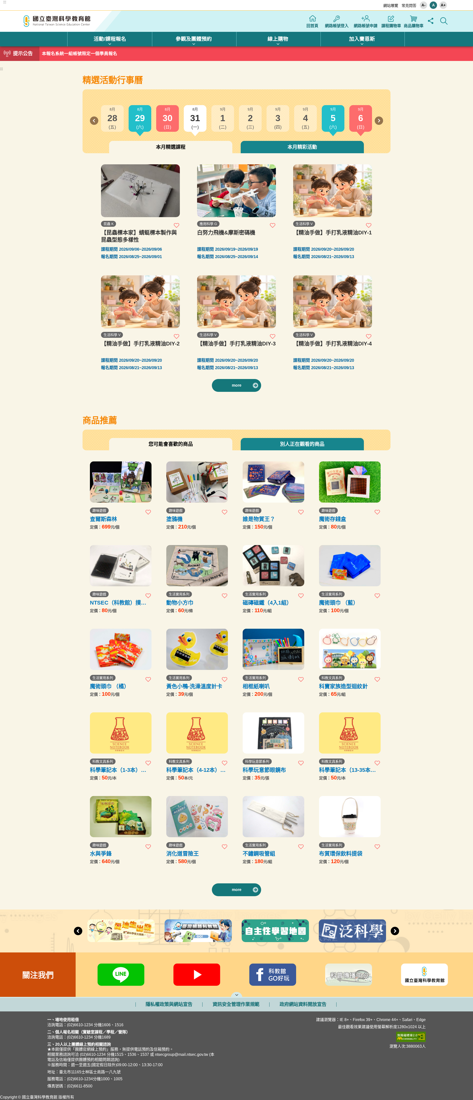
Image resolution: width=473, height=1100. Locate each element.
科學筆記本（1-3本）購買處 (118, 770)
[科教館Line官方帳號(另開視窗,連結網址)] (121, 975)
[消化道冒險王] (197, 816)
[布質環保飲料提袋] (350, 816)
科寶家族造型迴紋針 (343, 686)
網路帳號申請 (365, 26)
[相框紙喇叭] (273, 649)
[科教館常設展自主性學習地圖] (275, 930)
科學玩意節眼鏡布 (264, 770)
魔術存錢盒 (332, 519)
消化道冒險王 (182, 854)
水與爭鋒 (101, 854)
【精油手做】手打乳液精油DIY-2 (140, 344)
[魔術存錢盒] (350, 482)
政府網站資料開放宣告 (303, 1004)
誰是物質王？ (259, 519)
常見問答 (409, 5)
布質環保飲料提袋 (340, 854)
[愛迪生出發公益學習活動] (121, 930)
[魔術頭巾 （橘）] (121, 649)
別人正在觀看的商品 (302, 444)
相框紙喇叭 (256, 686)
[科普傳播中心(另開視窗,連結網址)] (349, 975)
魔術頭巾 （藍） (338, 603)
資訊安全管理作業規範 (236, 1004)
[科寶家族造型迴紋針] (350, 649)
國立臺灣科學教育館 (58, 21)
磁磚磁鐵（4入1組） (267, 603)
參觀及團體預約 (194, 39)
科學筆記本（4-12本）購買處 (196, 770)
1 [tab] (236, 52)
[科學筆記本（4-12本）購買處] (197, 733)
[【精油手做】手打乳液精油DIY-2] (140, 301)
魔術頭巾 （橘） (109, 686)
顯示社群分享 (430, 20)
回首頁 (312, 26)
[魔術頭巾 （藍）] (350, 565)
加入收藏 (177, 225)
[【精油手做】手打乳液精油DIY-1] (332, 190)
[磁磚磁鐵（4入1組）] (273, 565)
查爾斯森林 (103, 519)
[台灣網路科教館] (198, 930)
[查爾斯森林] (121, 482)
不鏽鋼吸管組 (259, 854)
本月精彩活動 (302, 147)
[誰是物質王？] (273, 482)
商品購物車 (413, 26)
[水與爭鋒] (121, 816)
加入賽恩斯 (362, 39)
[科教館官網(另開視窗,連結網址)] (424, 975)
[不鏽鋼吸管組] (273, 816)
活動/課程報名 (110, 39)
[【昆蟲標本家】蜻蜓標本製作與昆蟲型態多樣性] (140, 190)
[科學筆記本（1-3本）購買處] (121, 733)
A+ (443, 5)
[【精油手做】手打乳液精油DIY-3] (236, 301)
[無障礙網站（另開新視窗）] (340, 1037)
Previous (94, 120)
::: (4, 2)
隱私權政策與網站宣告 (169, 1004)
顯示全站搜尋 (443, 20)
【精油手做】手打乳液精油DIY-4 (332, 344)
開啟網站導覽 (236, 994)
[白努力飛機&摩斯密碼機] (236, 190)
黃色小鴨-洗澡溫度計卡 (194, 686)
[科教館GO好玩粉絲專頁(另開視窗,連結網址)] (273, 975)
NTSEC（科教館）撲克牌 (118, 603)
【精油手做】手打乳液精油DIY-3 (236, 344)
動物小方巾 (179, 603)
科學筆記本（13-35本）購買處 (347, 770)
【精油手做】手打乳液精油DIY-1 (332, 232)
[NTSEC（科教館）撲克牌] (121, 565)
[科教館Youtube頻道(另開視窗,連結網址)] (197, 975)
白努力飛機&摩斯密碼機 (226, 232)
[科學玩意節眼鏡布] (273, 733)
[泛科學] (352, 931)
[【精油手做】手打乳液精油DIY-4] (332, 301)
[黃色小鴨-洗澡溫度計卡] (197, 649)
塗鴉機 (174, 519)
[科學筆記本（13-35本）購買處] (350, 733)
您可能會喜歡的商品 (171, 444)
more (236, 385)
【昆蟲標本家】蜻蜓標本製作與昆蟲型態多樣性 (139, 236)
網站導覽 (390, 5)
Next (379, 120)
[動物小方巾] (197, 565)
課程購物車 (391, 26)
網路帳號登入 (337, 26)
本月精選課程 (171, 147)
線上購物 (278, 39)
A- (423, 5)
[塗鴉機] (197, 482)
